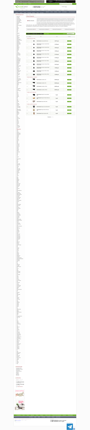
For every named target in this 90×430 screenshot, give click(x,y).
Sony (17, 300)
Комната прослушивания (56, 415)
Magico (17, 177)
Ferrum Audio (18, 126)
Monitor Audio (18, 198)
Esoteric (18, 117)
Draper (17, 100)
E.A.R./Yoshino (18, 107)
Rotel (17, 281)
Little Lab (18, 171)
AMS (17, 26)
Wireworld (18, 356)
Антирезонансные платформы (44, 29)
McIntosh (18, 186)
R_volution (18, 265)
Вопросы (41, 415)
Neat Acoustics (18, 214)
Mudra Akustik (18, 205)
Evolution (18, 123)
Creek (17, 85)
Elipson (17, 111)
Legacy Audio (18, 168)
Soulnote (18, 303)
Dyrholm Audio (18, 106)
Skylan (17, 295)
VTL (17, 350)
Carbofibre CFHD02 (42, 89)
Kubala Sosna (18, 164)
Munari (17, 206)
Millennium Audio (19, 193)
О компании (19, 415)
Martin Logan (18, 184)
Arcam (17, 30)
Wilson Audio (18, 355)
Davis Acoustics (19, 90)
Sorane (17, 301)
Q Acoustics (18, 260)
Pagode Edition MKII (42, 101)
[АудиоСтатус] (21, 6)
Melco (17, 187)
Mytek (17, 210)
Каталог (30, 14)
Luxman (18, 175)
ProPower (18, 253)
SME (17, 296)
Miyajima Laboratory (19, 194)
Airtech (17, 24)
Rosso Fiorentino (19, 280)
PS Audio (18, 254)
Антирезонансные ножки (31, 29)
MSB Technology (19, 204)
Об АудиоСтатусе (19, 368)
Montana (18, 199)
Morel (17, 203)
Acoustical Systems (19, 22)
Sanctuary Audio (19, 285)
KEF (17, 160)
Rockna (18, 277)
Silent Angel (18, 292)
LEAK (17, 167)
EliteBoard (18, 112)
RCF (17, 267)
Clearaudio (18, 80)
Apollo (17, 29)
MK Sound (18, 196)
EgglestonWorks (19, 109)
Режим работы (70, 415)
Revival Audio (18, 274)
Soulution (18, 304)
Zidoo (17, 363)
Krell (17, 162)
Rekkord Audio (18, 271)
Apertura (18, 28)
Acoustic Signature (19, 20)
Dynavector (18, 104)
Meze (17, 189)
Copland (18, 83)
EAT (17, 108)
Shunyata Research (19, 289)
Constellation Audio (19, 82)
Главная (27, 14)
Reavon (18, 268)
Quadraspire (18, 264)
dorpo (17, 99)
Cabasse (18, 69)
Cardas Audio (18, 73)
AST (17, 32)
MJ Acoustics (18, 195)
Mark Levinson (18, 183)
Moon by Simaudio (19, 200)
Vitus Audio (18, 346)
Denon (17, 93)
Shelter (17, 288)
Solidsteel (18, 298)
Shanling (18, 287)
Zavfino (17, 361)
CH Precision (18, 76)
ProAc (17, 251)
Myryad (17, 209)
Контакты (64, 415)
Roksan (18, 278)
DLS (17, 98)
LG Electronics (18, 169)
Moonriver (18, 201)
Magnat (17, 178)
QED (17, 261)
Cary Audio (18, 74)
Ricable (17, 276)
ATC (17, 34)
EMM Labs (18, 113)
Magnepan (18, 179)
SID (17, 291)
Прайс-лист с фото (34, 33)
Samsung (18, 284)
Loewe (17, 173)
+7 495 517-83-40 (36, 6)
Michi (17, 191)
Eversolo (18, 122)
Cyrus (17, 86)
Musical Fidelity (18, 208)
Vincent (17, 345)
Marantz (18, 182)
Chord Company (19, 78)
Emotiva (18, 114)
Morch (17, 202)
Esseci (17, 119)
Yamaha (18, 359)
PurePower (18, 256)
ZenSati (17, 362)
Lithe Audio (18, 170)
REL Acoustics (18, 272)
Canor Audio (18, 71)
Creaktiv (18, 84)
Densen (18, 94)
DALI (17, 87)
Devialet (18, 95)
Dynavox (18, 105)
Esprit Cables (18, 118)
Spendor (18, 306)
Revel (17, 273)
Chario (17, 77)
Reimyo (17, 270)
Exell (17, 124)
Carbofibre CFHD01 (42, 86)
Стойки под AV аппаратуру (56, 29)
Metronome (18, 188)
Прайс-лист (28, 33)
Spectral (18, 305)
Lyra (17, 176)
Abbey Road (18, 16)
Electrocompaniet (19, 110)
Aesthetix (18, 23)
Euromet (18, 121)
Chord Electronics (19, 79)
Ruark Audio (18, 282)
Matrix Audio (18, 185)
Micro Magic (18, 192)
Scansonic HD (18, 286)
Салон (24, 415)
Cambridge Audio (19, 70)
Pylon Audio (18, 259)
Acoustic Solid (18, 21)
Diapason (18, 96)
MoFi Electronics (19, 197)
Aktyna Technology (19, 25)
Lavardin (18, 166)
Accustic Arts (18, 18)
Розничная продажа (19, 369)
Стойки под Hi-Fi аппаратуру (69, 29)
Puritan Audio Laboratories (20, 258)
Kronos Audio (18, 163)
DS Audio (18, 101)
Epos (17, 116)
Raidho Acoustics (19, 266)
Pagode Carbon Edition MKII (43, 106)
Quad (17, 263)
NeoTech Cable (18, 215)
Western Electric (19, 352)
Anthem (17, 27)
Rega (17, 269)
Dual (17, 102)
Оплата (37, 415)
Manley (17, 181)
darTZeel (18, 89)
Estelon (17, 120)
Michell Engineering (19, 190)
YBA (17, 360)
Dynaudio (18, 103)
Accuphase (18, 17)
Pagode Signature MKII (42, 113)
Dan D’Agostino (18, 88)
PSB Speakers (18, 255)
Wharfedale (18, 353)
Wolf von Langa (18, 357)
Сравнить (41, 33)
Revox (17, 275)
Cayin (17, 75)
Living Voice (18, 172)
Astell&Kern (18, 33)
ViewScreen (18, 344)
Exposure (18, 125)
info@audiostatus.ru (20, 386)
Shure (17, 290)
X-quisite (18, 358)
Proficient (18, 252)
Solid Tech (18, 297)
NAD (17, 211)
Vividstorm (18, 347)
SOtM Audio (18, 302)
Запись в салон (47, 415)
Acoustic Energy (19, 19)
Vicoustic (18, 342)
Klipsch (17, 161)
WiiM (17, 354)
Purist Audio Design (19, 257)
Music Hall (18, 207)
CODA (17, 81)
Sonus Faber (18, 299)
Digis (17, 97)
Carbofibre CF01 (41, 79)
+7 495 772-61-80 (36, 7)
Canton (17, 72)
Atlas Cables (18, 35)
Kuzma (17, 165)
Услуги (28, 415)
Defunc (17, 92)
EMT (17, 115)
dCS (17, 91)
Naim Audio (18, 213)
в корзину (69, 44)
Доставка (32, 415)
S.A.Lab (18, 283)
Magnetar (18, 180)
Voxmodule (18, 348)
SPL (17, 307)
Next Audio (18, 216)
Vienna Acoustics (19, 343)
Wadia (17, 351)
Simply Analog (18, 294)
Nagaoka (18, 212)
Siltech (17, 293)
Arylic (17, 31)
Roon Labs (18, 279)
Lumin (17, 174)
